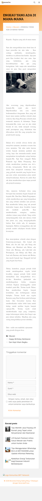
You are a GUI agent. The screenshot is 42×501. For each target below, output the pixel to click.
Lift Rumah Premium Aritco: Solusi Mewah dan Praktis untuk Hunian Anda (22, 440)
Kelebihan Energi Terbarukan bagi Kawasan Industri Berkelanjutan (23, 461)
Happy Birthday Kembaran (19, 339)
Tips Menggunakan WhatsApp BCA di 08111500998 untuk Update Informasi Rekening (23, 451)
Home (8, 27)
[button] (34, 2)
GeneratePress (23, 483)
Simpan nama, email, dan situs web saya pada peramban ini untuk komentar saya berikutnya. (21, 401)
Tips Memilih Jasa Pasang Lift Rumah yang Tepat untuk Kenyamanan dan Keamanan (23, 430)
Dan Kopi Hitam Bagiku (18, 342)
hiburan (16, 27)
